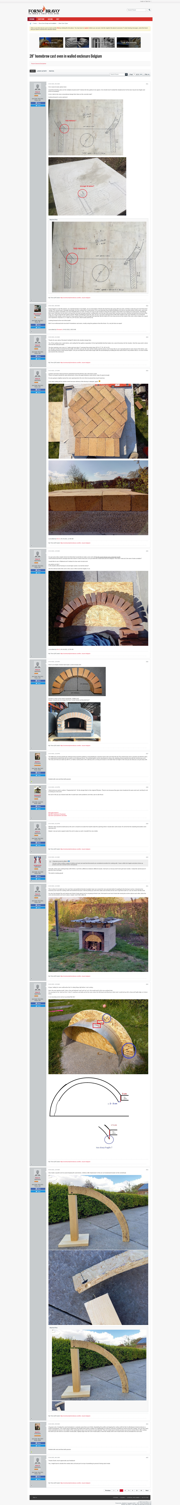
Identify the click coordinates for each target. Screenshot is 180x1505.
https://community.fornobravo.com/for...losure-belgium (75, 297)
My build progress (53, 812)
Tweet (38, 105)
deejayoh (37, 795)
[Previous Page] (140, 74)
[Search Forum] (149, 10)
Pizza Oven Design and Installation (47, 23)
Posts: (36, 100)
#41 (147, 886)
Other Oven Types (63, 23)
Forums (31, 19)
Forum (35, 23)
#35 (147, 551)
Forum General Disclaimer (38, 63)
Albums (50, 19)
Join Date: (35, 98)
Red (34, 1497)
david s (37, 762)
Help (57, 19)
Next (147, 1490)
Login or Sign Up (145, 1)
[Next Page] (141, 74)
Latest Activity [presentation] (42, 71)
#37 (147, 753)
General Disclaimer (133, 1497)
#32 (147, 306)
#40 (147, 857)
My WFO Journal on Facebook (57, 814)
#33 (147, 337)
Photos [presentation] (51, 71)
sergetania (37, 865)
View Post (69, 861)
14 (141, 1490)
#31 (147, 84)
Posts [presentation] (33, 71)
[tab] (33, 71)
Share (39, 103)
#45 (147, 1457)
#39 (147, 823)
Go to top (145, 1497)
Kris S (37, 92)
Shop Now (41, 19)
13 (137, 1490)
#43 (147, 1170)
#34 (147, 370)
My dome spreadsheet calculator (57, 815)
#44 (147, 1424)
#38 (147, 787)
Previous (108, 1490)
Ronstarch (37, 314)
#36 (147, 661)
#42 (147, 984)
